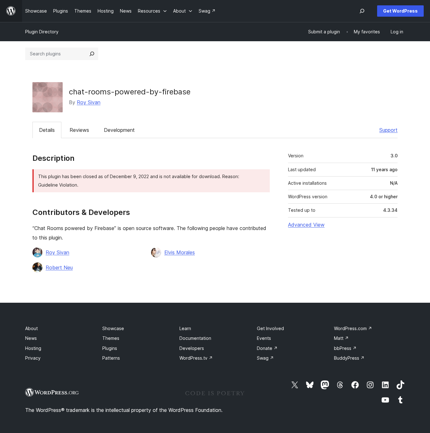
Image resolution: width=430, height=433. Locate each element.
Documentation (195, 338)
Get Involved (270, 328)
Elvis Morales (179, 252)
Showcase (113, 328)
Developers (191, 348)
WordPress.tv (196, 358)
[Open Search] (362, 11)
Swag (265, 358)
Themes (110, 338)
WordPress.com (353, 328)
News (31, 338)
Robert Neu (59, 267)
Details (47, 130)
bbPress (345, 348)
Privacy (33, 358)
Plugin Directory (42, 31)
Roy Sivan (88, 102)
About (31, 328)
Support (388, 130)
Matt (341, 338)
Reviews (79, 130)
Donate (267, 348)
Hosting (33, 348)
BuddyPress (349, 358)
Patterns (111, 358)
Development (119, 130)
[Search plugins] (92, 54)
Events (264, 338)
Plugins (109, 348)
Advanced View (306, 225)
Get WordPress (400, 11)
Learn (185, 328)
